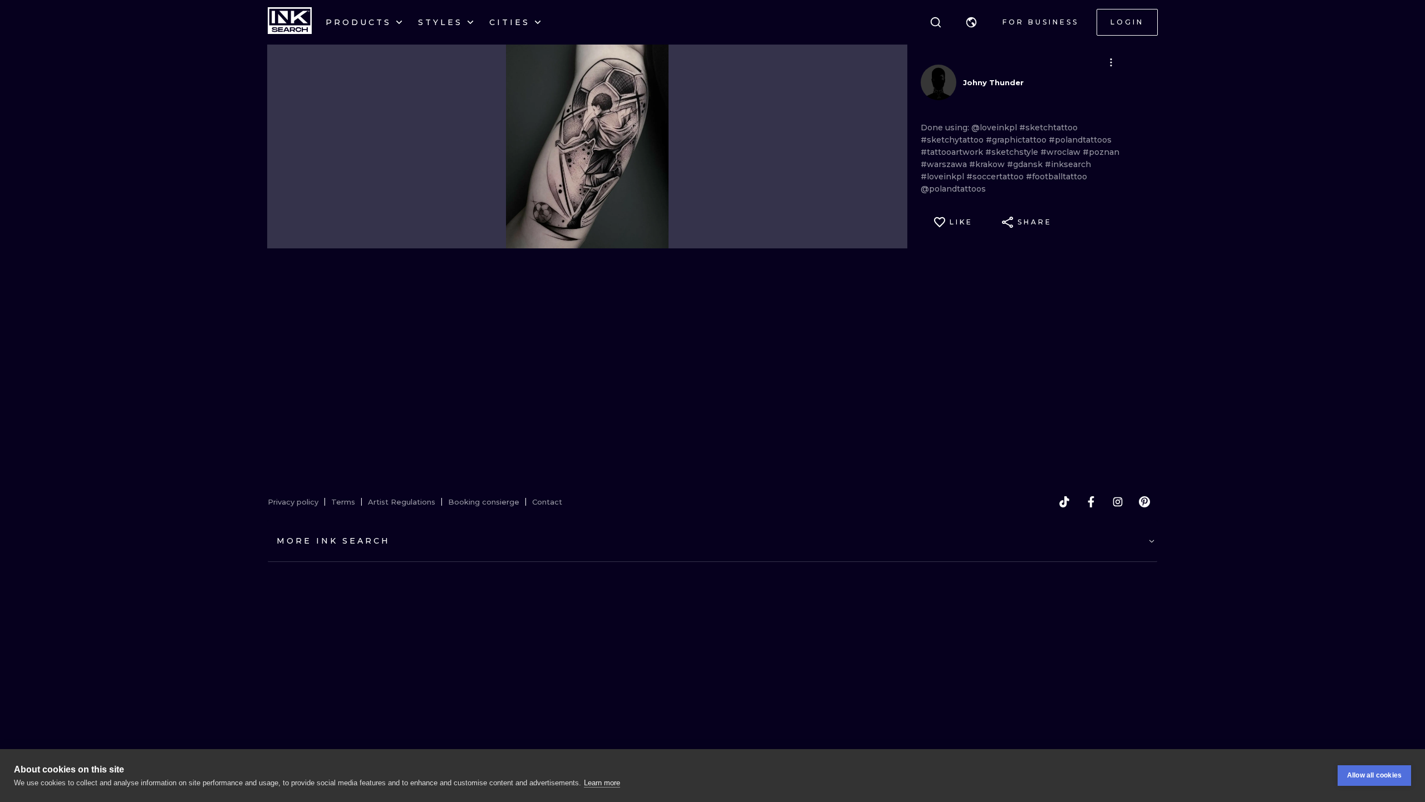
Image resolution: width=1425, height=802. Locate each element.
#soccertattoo (996, 177)
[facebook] (1091, 501)
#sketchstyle (1012, 152)
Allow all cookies (1374, 775)
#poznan (1101, 152)
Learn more (602, 783)
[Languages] (971, 22)
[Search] (935, 22)
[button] (971, 22)
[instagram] (1117, 501)
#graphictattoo (1017, 140)
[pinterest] (1144, 501)
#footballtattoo (1056, 177)
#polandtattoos (1080, 140)
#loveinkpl (943, 177)
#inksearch (1068, 164)
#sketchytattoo (953, 140)
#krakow (988, 164)
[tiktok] (1064, 501)
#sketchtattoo (1048, 128)
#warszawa (945, 164)
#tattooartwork (953, 152)
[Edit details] (1111, 62)
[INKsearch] (289, 22)
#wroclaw (1061, 152)
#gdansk (1026, 164)
